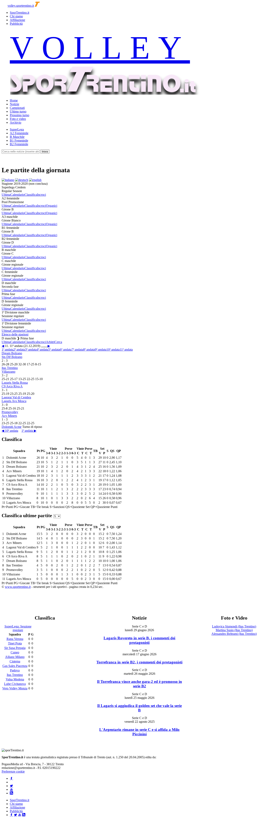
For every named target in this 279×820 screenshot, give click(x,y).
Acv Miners (9, 415)
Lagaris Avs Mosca (14, 401)
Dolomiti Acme (11, 426)
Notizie (14, 104)
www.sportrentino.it (18, 586)
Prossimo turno (19, 115)
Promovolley (10, 412)
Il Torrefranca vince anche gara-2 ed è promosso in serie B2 (139, 683)
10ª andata (113, 349)
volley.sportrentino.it (21, 5)
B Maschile (17, 137)
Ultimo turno (18, 111)
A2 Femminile (19, 133)
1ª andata (7, 349)
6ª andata (65, 349)
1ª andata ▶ (28, 430)
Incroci (41, 194)
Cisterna (15, 661)
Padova (15, 670)
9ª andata (100, 349)
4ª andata (42, 349)
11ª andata (126, 349)
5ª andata (54, 349)
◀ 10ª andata (10, 430)
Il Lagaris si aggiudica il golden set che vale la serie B (139, 708)
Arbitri (50, 342)
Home (14, 100)
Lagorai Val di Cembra (16, 397)
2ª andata (19, 349)
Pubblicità (16, 23)
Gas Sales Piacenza (14, 666)
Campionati (17, 108)
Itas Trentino (10, 368)
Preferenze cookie (13, 771)
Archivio (15, 122)
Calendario (17, 194)
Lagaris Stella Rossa (15, 382)
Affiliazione (17, 20)
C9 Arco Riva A (12, 386)
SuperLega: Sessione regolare (17, 628)
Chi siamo (16, 16)
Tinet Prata (15, 643)
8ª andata (89, 349)
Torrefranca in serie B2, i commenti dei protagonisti (139, 662)
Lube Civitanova (15, 684)
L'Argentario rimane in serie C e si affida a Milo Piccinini (139, 731)
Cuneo (15, 652)
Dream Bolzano (12, 353)
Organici (51, 205)
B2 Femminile (19, 144)
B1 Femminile (19, 140)
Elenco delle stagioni (15, 334)
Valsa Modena (15, 679)
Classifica (31, 194)
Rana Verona (15, 639)
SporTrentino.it (19, 12)
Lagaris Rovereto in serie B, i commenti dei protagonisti (139, 640)
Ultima (6, 194)
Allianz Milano (15, 657)
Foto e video (18, 119)
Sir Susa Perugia (15, 648)
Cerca (58, 342)
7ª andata (77, 349)
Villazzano (8, 371)
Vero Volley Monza (14, 688)
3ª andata (31, 349)
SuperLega (17, 129)
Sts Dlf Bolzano (12, 357)
